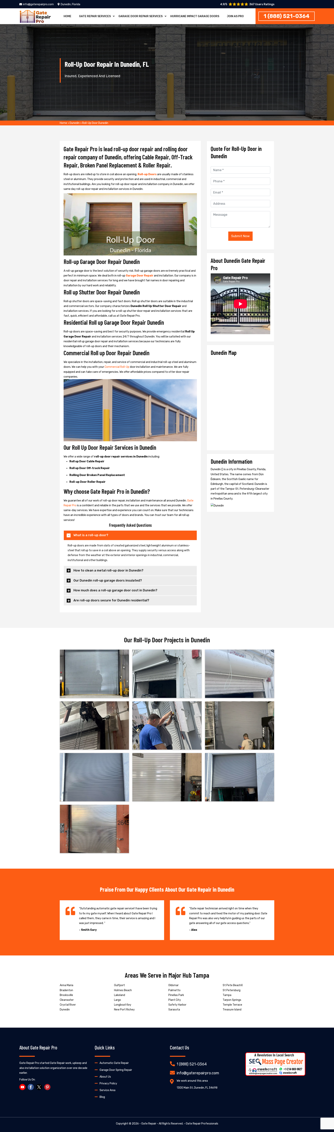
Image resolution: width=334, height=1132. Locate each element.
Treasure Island (232, 1009)
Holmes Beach (123, 990)
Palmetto (174, 990)
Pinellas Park (176, 995)
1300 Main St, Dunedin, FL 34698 (197, 1087)
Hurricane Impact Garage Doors (194, 16)
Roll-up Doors (147, 174)
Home (67, 16)
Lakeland (119, 995)
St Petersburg (231, 990)
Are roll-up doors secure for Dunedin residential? (111, 600)
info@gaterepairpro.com (38, 4)
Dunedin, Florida (70, 4)
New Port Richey (124, 1009)
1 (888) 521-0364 (286, 16)
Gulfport (119, 985)
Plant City (174, 1000)
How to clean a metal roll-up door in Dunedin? (108, 570)
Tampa (227, 995)
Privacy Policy (108, 1083)
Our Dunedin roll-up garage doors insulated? (107, 580)
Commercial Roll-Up (117, 367)
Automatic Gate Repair (114, 1063)
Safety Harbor (177, 1004)
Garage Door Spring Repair (116, 1070)
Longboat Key (122, 1004)
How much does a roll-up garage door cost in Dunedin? (115, 590)
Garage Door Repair (140, 275)
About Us (105, 1076)
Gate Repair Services (95, 16)
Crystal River (68, 1004)
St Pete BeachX (233, 985)
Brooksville (66, 995)
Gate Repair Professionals (202, 1123)
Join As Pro (235, 16)
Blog (102, 1097)
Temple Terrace (232, 1004)
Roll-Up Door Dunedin (95, 123)
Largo (117, 1000)
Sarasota (174, 1009)
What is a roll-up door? (90, 535)
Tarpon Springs (232, 1000)
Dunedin (75, 123)
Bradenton (66, 990)
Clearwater (67, 1000)
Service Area (107, 1090)
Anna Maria (66, 985)
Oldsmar (173, 985)
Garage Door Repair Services (140, 16)
